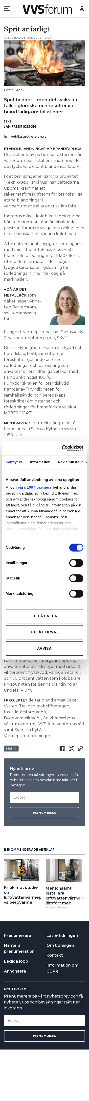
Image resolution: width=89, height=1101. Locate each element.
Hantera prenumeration (19, 948)
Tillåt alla (44, 616)
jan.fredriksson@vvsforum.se (25, 136)
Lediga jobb (16, 961)
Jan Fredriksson (20, 126)
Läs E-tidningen (62, 935)
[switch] (76, 563)
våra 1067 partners (35, 487)
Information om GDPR (62, 968)
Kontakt (54, 955)
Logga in (82, 8)
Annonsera (15, 971)
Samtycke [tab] (14, 462)
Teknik (11, 749)
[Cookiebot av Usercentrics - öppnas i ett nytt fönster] (62, 448)
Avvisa (44, 648)
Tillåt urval (44, 632)
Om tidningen (60, 945)
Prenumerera (17, 935)
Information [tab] (40, 462)
